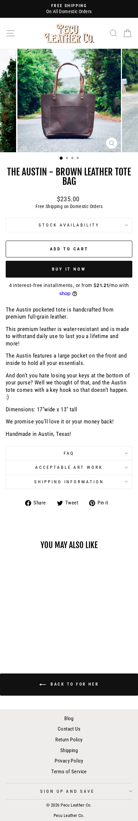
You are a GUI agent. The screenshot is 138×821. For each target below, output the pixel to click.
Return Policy (68, 740)
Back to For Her (74, 684)
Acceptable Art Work (69, 467)
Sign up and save (67, 791)
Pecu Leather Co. (69, 815)
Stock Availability (69, 225)
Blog (69, 718)
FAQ (69, 453)
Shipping (69, 750)
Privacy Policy (69, 761)
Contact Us (69, 729)
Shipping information (69, 481)
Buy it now (69, 269)
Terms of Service (69, 772)
